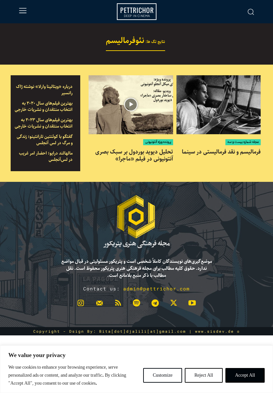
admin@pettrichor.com (156, 288)
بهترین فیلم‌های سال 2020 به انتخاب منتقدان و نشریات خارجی (44, 107)
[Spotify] (136, 304)
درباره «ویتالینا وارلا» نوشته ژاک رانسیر (44, 90)
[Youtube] (192, 304)
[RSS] (118, 304)
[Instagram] (81, 304)
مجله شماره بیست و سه (243, 142)
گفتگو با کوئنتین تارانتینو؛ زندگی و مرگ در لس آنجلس (45, 140)
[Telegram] (155, 304)
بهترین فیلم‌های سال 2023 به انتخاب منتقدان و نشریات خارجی (44, 123)
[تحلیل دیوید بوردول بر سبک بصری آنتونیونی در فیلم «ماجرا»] (131, 104)
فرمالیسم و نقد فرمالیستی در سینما (221, 152)
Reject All (203, 375)
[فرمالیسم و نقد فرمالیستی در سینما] (218, 104)
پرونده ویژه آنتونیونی (158, 142)
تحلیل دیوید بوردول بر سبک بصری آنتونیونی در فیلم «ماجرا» (134, 155)
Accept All (245, 375)
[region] (136, 369)
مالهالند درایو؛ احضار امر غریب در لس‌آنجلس (46, 157)
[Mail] (100, 304)
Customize (162, 375)
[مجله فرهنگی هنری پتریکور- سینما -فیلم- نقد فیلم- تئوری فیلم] (136, 221)
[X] (174, 304)
